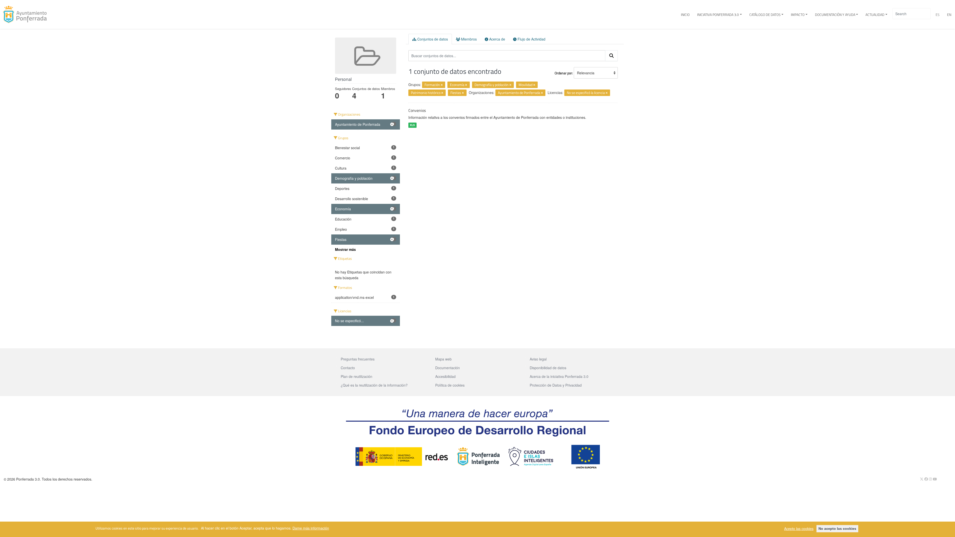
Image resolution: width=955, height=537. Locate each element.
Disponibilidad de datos (548, 367)
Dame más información (310, 527)
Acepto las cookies (798, 528)
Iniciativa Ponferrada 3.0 (718, 14)
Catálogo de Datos (765, 14)
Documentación (447, 367)
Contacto (348, 367)
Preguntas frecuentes (358, 359)
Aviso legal (538, 359)
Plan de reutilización (356, 376)
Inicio (685, 14)
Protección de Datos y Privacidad (556, 385)
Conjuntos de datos (432, 39)
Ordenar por (563, 73)
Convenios (417, 110)
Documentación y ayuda (835, 14)
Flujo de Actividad (531, 39)
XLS (412, 125)
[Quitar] (442, 85)
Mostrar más (345, 249)
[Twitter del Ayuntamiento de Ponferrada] (922, 478)
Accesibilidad (445, 376)
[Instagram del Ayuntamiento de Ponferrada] (931, 478)
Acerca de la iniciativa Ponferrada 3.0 (559, 376)
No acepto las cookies (837, 529)
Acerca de (496, 39)
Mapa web (443, 359)
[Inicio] (26, 14)
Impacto (798, 14)
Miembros (468, 39)
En (949, 14)
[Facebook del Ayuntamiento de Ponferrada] (926, 478)
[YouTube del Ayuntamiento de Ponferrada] (935, 478)
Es (938, 14)
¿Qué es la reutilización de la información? (374, 385)
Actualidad (874, 14)
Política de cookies (450, 385)
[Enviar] (611, 55)
